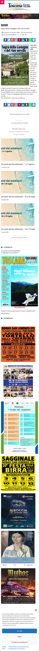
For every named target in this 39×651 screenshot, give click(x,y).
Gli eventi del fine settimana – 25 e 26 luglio (18, 197)
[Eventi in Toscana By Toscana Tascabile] (19, 2)
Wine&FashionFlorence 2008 (19, 113)
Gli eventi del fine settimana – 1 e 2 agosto (18, 164)
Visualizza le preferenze (19, 642)
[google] (12, 40)
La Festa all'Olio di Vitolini (19, 122)
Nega (19, 636)
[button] (36, 610)
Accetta (19, 631)
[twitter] (9, 40)
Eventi (4, 25)
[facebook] (5, 40)
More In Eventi (18, 134)
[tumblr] (26, 40)
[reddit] (16, 40)
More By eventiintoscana (19, 132)
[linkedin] (23, 40)
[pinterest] (19, 40)
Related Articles (18, 129)
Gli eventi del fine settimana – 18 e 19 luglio (18, 229)
